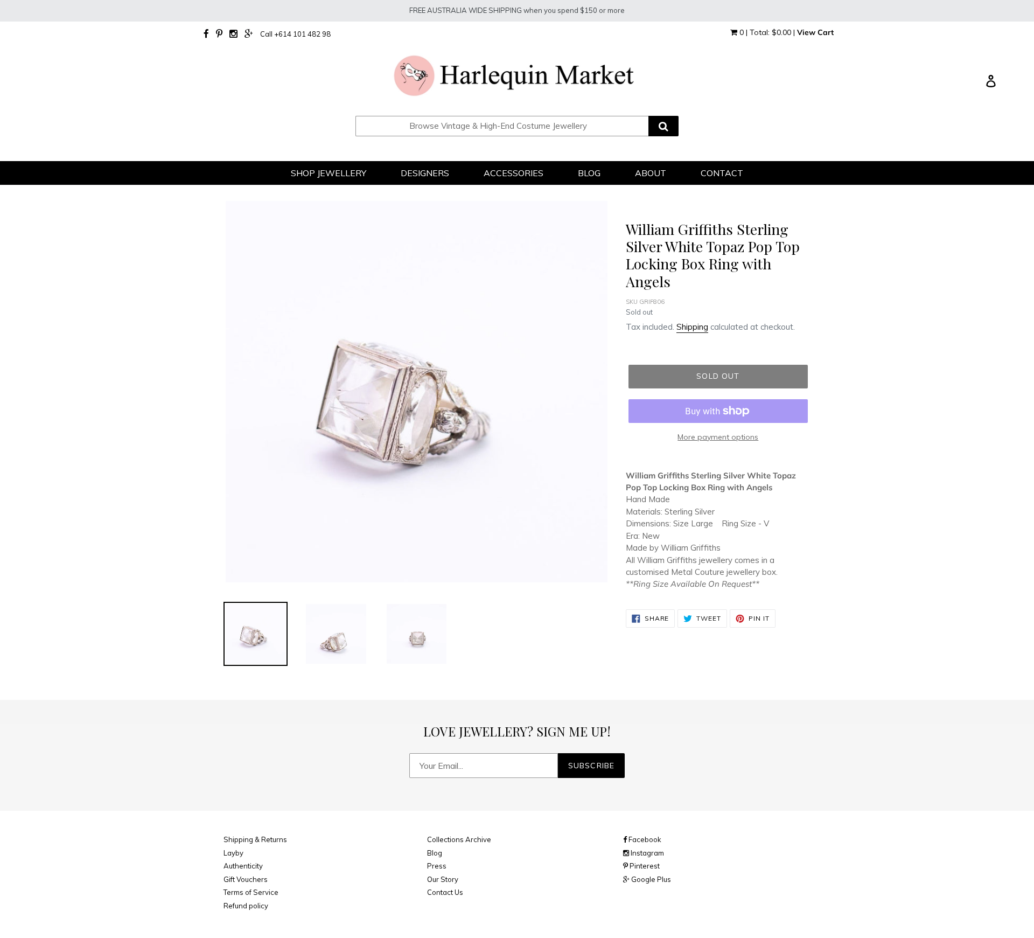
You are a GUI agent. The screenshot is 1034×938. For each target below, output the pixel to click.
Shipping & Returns (255, 839)
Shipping (692, 327)
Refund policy (245, 905)
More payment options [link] (717, 437)
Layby (233, 853)
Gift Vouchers (245, 879)
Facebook (644, 839)
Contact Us (445, 892)
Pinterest (644, 865)
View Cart (815, 32)
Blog (434, 853)
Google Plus (650, 879)
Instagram (646, 853)
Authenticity (243, 865)
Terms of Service (250, 892)
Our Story (442, 879)
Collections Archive (459, 839)
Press (436, 865)
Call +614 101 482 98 (295, 34)
